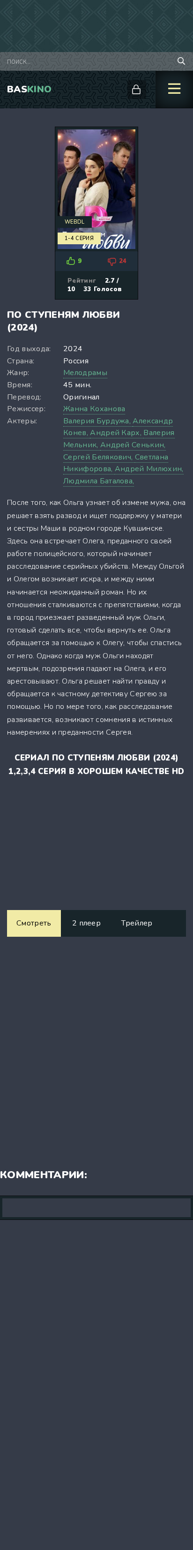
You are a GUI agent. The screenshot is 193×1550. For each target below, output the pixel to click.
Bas (29, 89)
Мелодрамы (85, 373)
